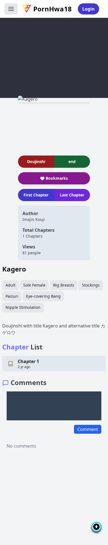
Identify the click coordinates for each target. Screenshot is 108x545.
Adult (11, 285)
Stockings (91, 285)
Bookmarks (57, 178)
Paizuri (12, 296)
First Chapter (36, 195)
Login (88, 9)
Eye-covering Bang (43, 296)
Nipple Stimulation (23, 307)
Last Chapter (72, 195)
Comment (87, 429)
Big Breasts (63, 285)
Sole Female (34, 285)
